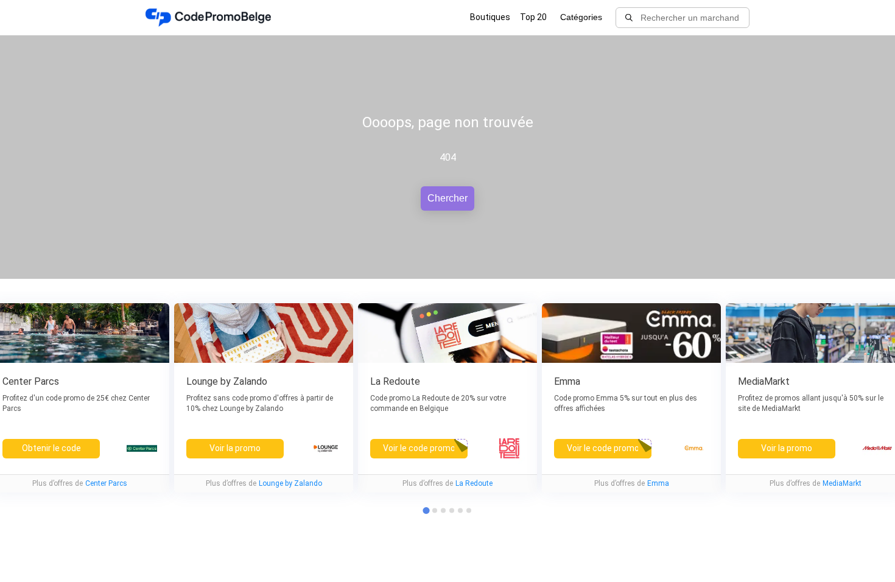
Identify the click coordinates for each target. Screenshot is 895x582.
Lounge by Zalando (290, 483)
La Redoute (474, 483)
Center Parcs (106, 483)
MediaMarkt (842, 483)
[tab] (434, 510)
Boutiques (490, 17)
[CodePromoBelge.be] (208, 18)
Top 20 (533, 17)
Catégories (581, 17)
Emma (658, 483)
